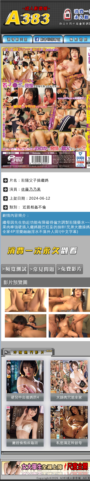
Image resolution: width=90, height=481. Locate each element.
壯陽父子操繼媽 (35, 180)
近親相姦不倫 (34, 207)
